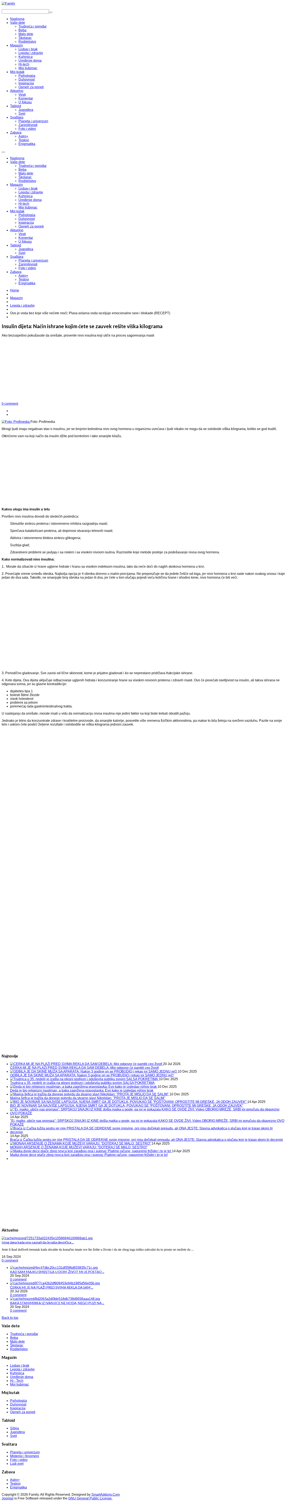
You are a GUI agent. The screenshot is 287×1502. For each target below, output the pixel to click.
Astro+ (23, 275)
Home (14, 290)
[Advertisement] (143, 370)
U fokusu (25, 241)
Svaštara (16, 256)
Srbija (14, 1428)
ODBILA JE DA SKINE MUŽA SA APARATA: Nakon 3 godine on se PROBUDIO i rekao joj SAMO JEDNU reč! (92, 1075)
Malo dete (25, 173)
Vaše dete (17, 162)
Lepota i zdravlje (30, 192)
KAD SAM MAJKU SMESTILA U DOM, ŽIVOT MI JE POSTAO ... (57, 1272)
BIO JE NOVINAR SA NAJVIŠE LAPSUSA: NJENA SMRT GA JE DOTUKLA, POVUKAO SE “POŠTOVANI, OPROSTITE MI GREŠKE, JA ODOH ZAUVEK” (126, 1105)
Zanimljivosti (27, 264)
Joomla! (7, 1498)
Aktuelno (16, 230)
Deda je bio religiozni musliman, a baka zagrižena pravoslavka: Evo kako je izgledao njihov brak (81, 1090)
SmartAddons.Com (105, 1494)
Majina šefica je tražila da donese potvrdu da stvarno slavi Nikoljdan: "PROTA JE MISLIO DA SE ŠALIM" (87, 1098)
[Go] (50, 12)
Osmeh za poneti (31, 226)
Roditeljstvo (27, 181)
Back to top (10, 1318)
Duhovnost (26, 219)
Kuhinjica (25, 196)
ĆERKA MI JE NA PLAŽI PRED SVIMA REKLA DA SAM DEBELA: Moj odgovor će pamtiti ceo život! (84, 1067)
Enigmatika (26, 283)
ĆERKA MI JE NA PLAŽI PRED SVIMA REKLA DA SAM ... (51, 1287)
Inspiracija (26, 222)
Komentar (25, 238)
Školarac (25, 177)
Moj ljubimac (27, 207)
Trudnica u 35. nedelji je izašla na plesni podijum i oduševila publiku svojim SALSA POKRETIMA (82, 1083)
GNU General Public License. (90, 1498)
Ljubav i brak (28, 188)
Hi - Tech (16, 1380)
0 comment (10, 403)
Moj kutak (17, 211)
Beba (22, 169)
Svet (21, 253)
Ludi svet (17, 1463)
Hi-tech (23, 203)
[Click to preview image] (16, 421)
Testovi (23, 279)
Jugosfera (25, 249)
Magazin (16, 184)
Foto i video (27, 268)
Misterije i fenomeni (24, 1456)
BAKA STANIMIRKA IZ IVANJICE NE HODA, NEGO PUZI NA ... (57, 1303)
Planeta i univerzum (33, 260)
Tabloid (15, 245)
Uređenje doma (30, 200)
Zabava (15, 272)
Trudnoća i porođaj (32, 166)
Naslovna (17, 158)
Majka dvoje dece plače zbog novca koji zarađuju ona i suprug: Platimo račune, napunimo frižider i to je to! (89, 1155)
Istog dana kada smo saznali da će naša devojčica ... (38, 1242)
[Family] (8, 3)
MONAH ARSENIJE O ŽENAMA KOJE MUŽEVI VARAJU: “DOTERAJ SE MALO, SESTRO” (78, 1147)
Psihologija (26, 215)
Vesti (22, 234)
